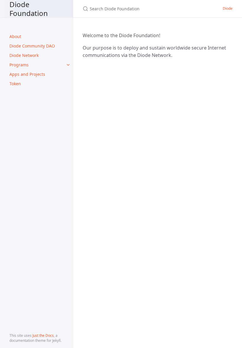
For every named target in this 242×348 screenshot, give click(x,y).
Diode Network (24, 55)
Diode (228, 8)
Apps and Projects (27, 74)
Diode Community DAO (32, 46)
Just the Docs (43, 335)
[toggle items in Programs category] (68, 65)
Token (15, 83)
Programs (19, 65)
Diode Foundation (28, 8)
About (15, 36)
